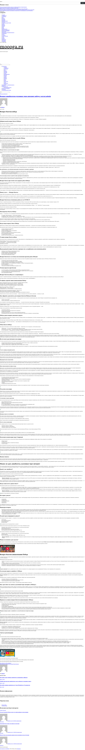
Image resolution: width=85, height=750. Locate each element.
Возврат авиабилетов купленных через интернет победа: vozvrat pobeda (25, 96)
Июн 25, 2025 (2, 679)
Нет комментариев (18, 720)
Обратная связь (4, 705)
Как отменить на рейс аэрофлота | (5, 663)
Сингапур (3, 35)
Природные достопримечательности (8, 32)
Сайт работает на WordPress (4, 748)
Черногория (4, 39)
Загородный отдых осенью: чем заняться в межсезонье (9, 723)
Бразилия (3, 20)
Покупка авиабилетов (5, 30)
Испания (3, 25)
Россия (3, 34)
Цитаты (3, 38)
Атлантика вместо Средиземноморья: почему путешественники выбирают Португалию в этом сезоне (17, 9)
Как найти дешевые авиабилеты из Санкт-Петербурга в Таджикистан (15, 685)
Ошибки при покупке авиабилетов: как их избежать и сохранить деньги (15, 681)
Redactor (9, 720)
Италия (3, 26)
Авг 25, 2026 (13, 732)
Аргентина (4, 16)
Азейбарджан (4, 15)
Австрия (3, 14)
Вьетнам (5, 75)
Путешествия (4, 33)
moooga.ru (11, 47)
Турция (3, 37)
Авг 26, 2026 (13, 720)
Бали (3, 17)
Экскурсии (4, 41)
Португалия (4, 31)
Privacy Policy (4, 704)
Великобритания (7, 74)
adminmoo (3, 107)
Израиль (3, 24)
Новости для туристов (5, 29)
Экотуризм (4, 40)
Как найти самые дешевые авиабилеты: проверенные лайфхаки (13, 677)
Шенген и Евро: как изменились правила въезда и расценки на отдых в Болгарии (13, 8)
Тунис (5, 82)
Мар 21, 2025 (2, 683)
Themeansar (19, 748)
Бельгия (3, 18)
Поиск (1, 1)
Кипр (3, 27)
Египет (3, 23)
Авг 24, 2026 (13, 743)
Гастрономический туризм (6, 22)
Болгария (3, 19)
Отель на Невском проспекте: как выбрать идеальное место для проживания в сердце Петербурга (16, 10)
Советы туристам (5, 36)
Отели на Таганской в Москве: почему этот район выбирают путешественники (14, 712)
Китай (3, 28)
